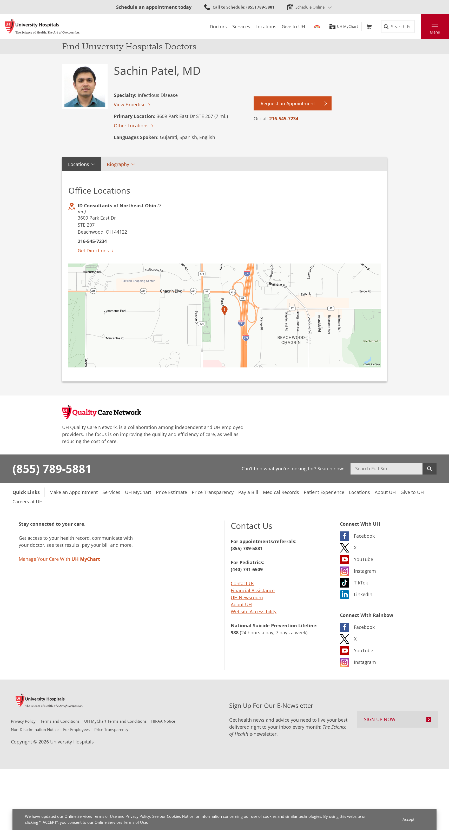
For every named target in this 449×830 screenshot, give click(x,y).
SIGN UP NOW (379, 719)
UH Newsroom (247, 597)
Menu (435, 32)
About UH (241, 604)
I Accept (407, 819)
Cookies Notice (180, 816)
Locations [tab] (78, 164)
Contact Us (242, 583)
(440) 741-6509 (247, 569)
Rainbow (316, 26)
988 (235, 632)
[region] (224, 315)
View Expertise (130, 104)
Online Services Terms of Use (90, 816)
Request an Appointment (288, 103)
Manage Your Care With (59, 559)
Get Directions (93, 250)
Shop (368, 26)
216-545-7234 (283, 118)
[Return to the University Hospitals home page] (42, 26)
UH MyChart (347, 26)
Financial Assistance (253, 590)
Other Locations (131, 125)
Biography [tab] (118, 164)
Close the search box (418, 26)
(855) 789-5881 (52, 468)
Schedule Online (310, 7)
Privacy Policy (138, 816)
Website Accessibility (253, 611)
